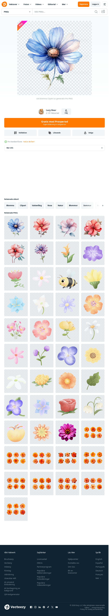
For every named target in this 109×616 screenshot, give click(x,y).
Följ (66, 113)
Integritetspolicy (96, 607)
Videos (38, 4)
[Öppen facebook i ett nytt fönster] (31, 607)
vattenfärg (37, 205)
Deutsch (97, 570)
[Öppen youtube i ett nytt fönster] (57, 607)
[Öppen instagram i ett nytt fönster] (35, 607)
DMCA (39, 563)
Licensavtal (41, 559)
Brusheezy (9, 559)
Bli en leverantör (71, 571)
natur (60, 205)
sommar (87, 205)
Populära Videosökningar (43, 584)
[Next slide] (98, 205)
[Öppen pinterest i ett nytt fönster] (44, 607)
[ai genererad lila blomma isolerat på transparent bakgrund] (67, 432)
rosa (50, 205)
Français (97, 574)
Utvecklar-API (10, 578)
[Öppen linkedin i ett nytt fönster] (40, 607)
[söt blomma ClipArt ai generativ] (16, 227)
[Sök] (96, 11)
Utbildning (9, 574)
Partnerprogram (43, 566)
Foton (26, 4)
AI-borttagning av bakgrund (12, 589)
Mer (64, 4)
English (97, 559)
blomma (10, 205)
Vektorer (13, 4)
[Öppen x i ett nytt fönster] (52, 607)
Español (97, 563)
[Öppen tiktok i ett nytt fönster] (48, 607)
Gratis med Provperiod (54, 123)
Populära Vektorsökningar (43, 571)
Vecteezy (8, 563)
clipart (23, 205)
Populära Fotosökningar (42, 577)
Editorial (52, 4)
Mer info (10, 148)
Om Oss (70, 566)
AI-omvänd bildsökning (9, 583)
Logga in (95, 4)
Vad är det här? (28, 142)
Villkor (85, 607)
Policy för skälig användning (89, 609)
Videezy (7, 566)
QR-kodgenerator (12, 594)
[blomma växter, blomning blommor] (67, 279)
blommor (73, 205)
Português (98, 566)
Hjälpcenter (72, 559)
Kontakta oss (72, 563)
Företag (7, 570)
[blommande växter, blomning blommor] (67, 253)
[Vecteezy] (4, 4)
